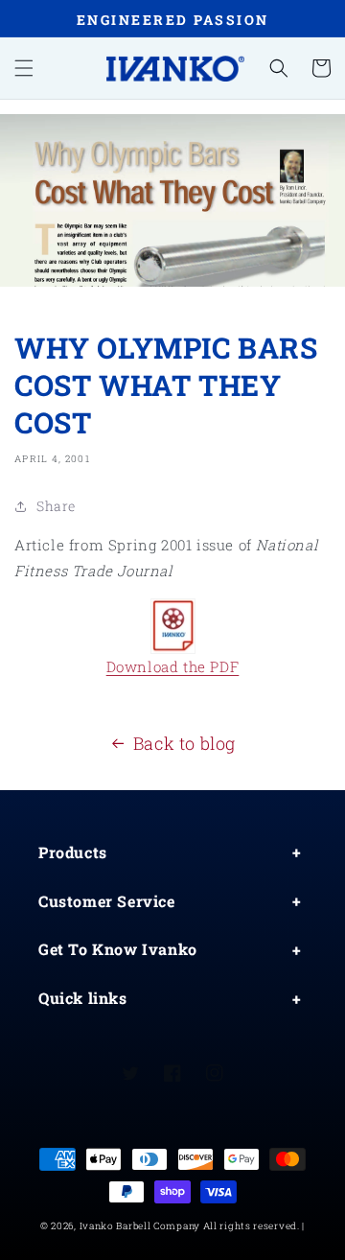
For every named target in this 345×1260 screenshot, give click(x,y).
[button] (24, 68)
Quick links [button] (82, 998)
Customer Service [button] (106, 901)
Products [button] (72, 852)
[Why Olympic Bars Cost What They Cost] (172, 626)
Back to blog (184, 743)
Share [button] (56, 506)
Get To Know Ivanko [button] (117, 949)
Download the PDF (173, 666)
